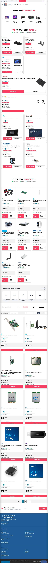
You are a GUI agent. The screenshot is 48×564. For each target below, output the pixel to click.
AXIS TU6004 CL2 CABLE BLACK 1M (9, 97)
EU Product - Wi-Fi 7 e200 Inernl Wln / (32, 482)
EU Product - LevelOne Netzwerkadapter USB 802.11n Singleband (7, 265)
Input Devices (27, 535)
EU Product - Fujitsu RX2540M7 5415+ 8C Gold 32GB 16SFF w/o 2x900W (23, 233)
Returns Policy (3, 554)
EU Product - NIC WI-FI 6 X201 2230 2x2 (33, 408)
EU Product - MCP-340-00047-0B (7, 200)
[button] (20, 4)
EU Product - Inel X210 (29, 335)
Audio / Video (3, 532)
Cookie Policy (3, 551)
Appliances (3, 530)
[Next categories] (45, 288)
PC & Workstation (4, 542)
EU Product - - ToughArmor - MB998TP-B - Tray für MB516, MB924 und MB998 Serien (24, 265)
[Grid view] (38, 313)
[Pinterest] (6, 1)
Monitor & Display (28, 536)
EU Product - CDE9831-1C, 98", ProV (34, 118)
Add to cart (8, 52)
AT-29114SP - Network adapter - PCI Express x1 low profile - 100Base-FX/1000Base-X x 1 (11, 373)
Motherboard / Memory (5, 538)
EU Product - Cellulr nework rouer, (10, 118)
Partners (26, 552)
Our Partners (11, 1)
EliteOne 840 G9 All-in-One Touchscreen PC (6, 59)
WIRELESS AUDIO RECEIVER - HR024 (8, 482)
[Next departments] (46, 19)
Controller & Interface (29, 530)
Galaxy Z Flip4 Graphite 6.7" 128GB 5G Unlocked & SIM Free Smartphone (11, 146)
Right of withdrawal (5, 555)
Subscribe (43, 508)
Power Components (5, 543)
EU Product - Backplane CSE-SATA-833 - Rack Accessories (24, 201)
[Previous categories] (42, 288)
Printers (2, 539)
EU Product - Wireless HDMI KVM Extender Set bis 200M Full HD (30, 40)
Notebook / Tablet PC (5, 540)
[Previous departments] (2, 19)
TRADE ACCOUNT (23, 1)
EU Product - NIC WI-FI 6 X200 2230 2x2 (9, 408)
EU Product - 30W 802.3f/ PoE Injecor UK (6, 40)
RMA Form (3, 556)
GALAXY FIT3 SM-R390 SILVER (38, 232)
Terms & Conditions (5, 549)
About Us (26, 549)
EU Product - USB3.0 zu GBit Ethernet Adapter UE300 (39, 201)
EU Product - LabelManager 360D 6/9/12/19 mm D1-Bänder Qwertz (8, 233)
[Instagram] (3, 1)
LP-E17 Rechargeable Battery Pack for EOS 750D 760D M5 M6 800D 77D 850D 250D (18, 78)
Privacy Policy (3, 552)
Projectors (27, 532)
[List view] (35, 313)
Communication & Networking (7, 535)
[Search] (45, 4)
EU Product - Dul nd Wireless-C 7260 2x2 (33, 372)
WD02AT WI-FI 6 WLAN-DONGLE (31, 445)
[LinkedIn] (4, 1)
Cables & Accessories (5, 533)
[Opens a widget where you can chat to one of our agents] (43, 561)
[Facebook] (1, 1)
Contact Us (16, 1)
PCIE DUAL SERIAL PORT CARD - (33, 146)
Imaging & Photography (29, 533)
